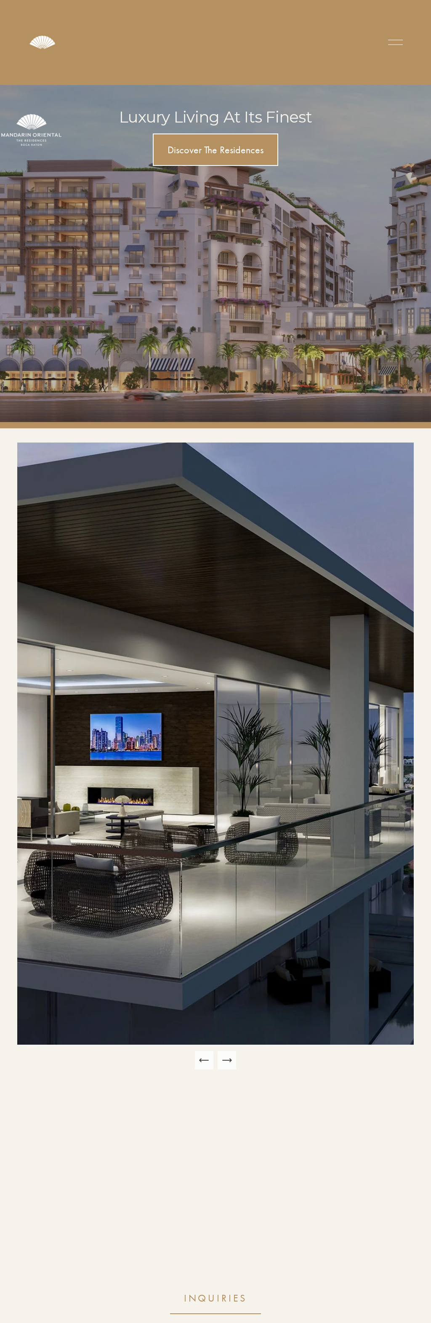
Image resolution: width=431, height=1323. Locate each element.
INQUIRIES (215, 1298)
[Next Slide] (227, 1060)
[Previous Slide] (204, 1060)
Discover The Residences (215, 150)
